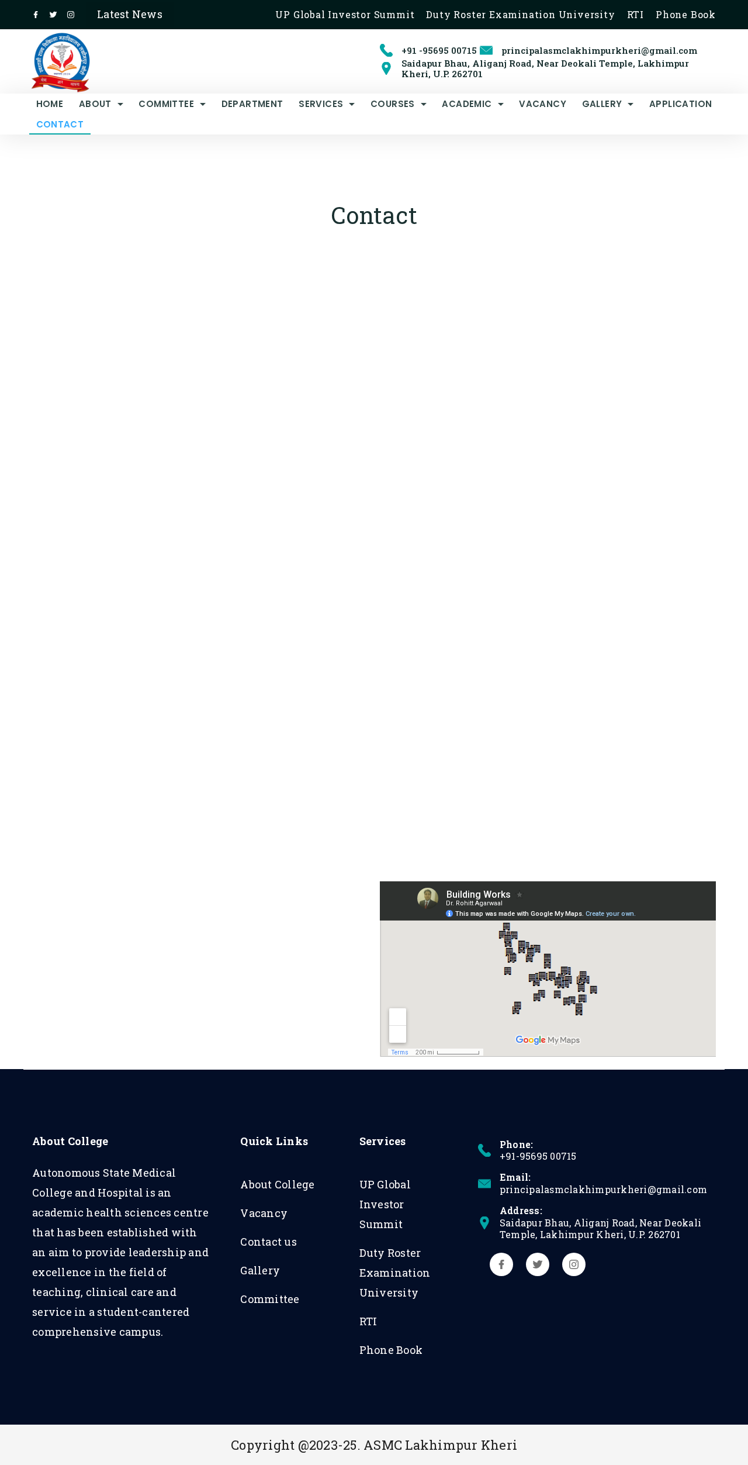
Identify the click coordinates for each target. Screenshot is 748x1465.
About (95, 104)
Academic (466, 104)
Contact (60, 124)
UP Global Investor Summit (344, 14)
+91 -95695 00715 (439, 50)
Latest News (129, 14)
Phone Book (686, 14)
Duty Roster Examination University (520, 14)
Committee (166, 104)
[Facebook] (35, 14)
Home (50, 104)
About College (277, 1184)
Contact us (268, 1242)
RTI (635, 14)
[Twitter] (53, 14)
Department (252, 104)
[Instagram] (70, 14)
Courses (392, 104)
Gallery (602, 104)
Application (680, 104)
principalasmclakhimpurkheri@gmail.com (599, 50)
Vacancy (542, 104)
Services (321, 104)
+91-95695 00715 (538, 1156)
